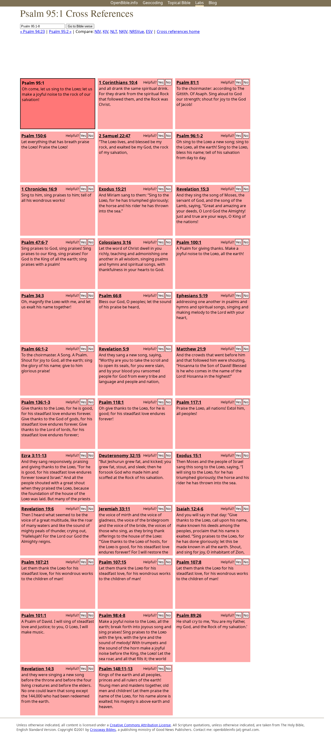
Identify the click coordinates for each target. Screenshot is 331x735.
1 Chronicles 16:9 (39, 189)
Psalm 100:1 (188, 242)
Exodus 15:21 (112, 189)
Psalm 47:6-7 (34, 242)
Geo (153, 2)
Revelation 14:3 (37, 669)
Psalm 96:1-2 (189, 136)
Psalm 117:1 (188, 402)
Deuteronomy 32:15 (120, 455)
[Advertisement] (282, 44)
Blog (213, 2)
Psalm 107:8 (188, 562)
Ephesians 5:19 (192, 295)
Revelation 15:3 (192, 189)
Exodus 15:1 (188, 455)
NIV (98, 31)
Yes (161, 82)
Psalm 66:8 (110, 295)
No (168, 82)
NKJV (123, 31)
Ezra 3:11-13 (34, 455)
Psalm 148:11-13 (116, 669)
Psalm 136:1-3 (35, 402)
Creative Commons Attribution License (140, 725)
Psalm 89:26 (188, 615)
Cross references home (178, 31)
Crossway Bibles (103, 729)
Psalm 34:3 (32, 295)
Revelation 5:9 (114, 349)
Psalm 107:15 (112, 562)
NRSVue (136, 31)
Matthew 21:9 (191, 349)
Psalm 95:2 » (60, 31)
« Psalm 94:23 (32, 31)
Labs (199, 2)
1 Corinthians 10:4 (118, 82)
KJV (105, 31)
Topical (179, 2)
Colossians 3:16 (115, 242)
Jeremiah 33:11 (114, 509)
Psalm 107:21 (35, 562)
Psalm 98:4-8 (112, 615)
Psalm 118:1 (111, 402)
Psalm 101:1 (33, 615)
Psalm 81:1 (187, 82)
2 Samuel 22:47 (114, 136)
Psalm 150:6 (33, 136)
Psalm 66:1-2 (34, 349)
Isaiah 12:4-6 (189, 509)
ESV (149, 31)
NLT (113, 31)
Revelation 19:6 (37, 509)
